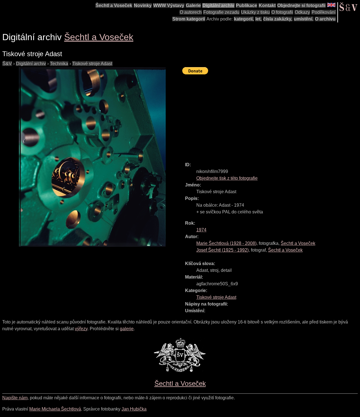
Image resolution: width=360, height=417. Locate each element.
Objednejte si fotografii (301, 5)
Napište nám (15, 397)
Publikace (246, 5)
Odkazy (302, 12)
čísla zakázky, (277, 19)
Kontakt (267, 5)
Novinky (143, 5)
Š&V (7, 63)
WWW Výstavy (168, 5)
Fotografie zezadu (221, 12)
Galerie (193, 5)
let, (258, 19)
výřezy (81, 328)
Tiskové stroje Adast (92, 63)
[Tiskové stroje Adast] (92, 157)
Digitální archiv (218, 5)
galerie (127, 328)
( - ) (226, 243)
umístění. (303, 19)
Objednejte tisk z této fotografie (227, 178)
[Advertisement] (271, 115)
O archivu (325, 19)
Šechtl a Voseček (114, 5)
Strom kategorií (188, 19)
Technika (59, 63)
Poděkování (324, 12)
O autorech (191, 12)
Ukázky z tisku (255, 12)
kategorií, (244, 19)
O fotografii (282, 12)
